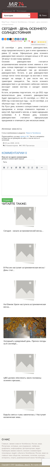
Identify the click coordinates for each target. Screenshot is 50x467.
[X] (10, 39)
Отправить (7, 200)
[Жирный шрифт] (4, 167)
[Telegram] (21, 39)
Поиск (44, 15)
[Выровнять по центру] (20, 167)
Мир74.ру (5, 22)
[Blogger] (13, 39)
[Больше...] (41, 167)
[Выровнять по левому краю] (16, 167)
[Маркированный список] (28, 167)
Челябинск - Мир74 (22, 465)
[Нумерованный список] (32, 167)
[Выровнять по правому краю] (23, 167)
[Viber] (23, 39)
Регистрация (21, 11)
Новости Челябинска (19, 22)
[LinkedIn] (16, 39)
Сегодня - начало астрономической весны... (23, 231)
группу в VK (24, 136)
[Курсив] (7, 167)
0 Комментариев (11, 145)
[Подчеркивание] (11, 167)
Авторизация (8, 11)
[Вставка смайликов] (37, 167)
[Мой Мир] (8, 39)
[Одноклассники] (5, 39)
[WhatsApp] (26, 39)
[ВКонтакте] (3, 39)
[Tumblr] (18, 39)
